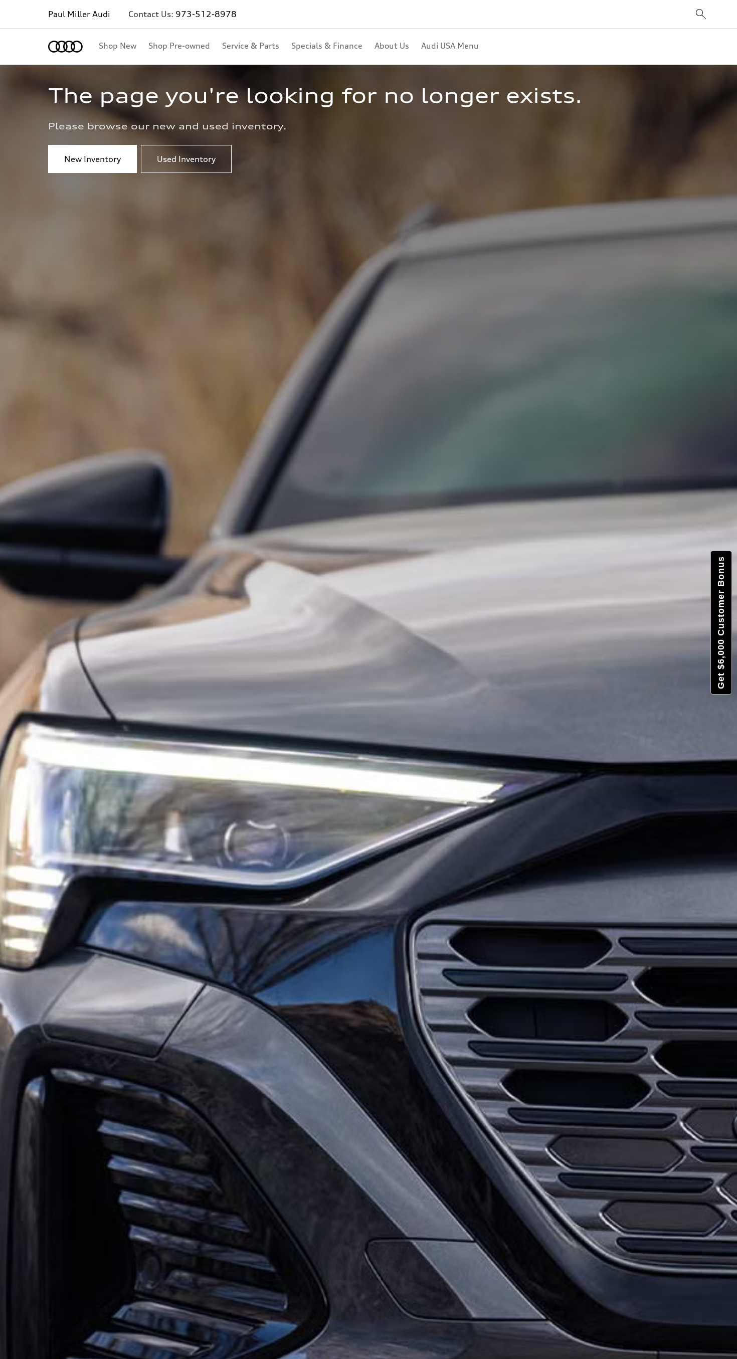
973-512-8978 (206, 14)
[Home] (65, 47)
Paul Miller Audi (80, 14)
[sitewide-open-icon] (701, 15)
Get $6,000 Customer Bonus (721, 622)
